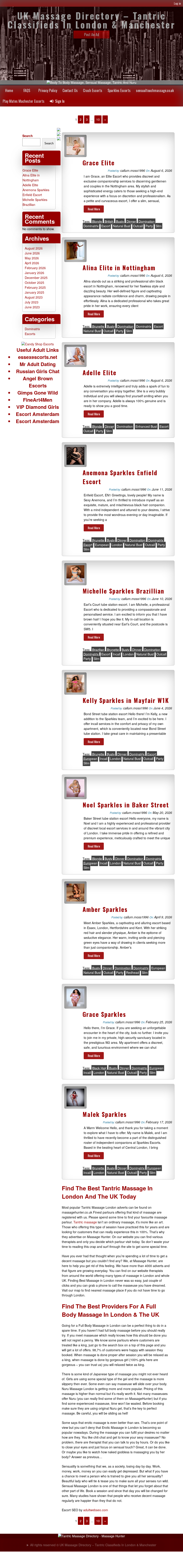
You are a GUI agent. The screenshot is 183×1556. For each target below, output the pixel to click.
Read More (94, 209)
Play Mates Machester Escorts (23, 101)
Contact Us (70, 90)
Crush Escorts (92, 90)
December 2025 (36, 277)
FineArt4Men (37, 399)
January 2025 (34, 292)
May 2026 (32, 258)
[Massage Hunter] (91, 1536)
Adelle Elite (99, 372)
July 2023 (31, 302)
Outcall (138, 226)
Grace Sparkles (104, 1014)
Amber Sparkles (105, 909)
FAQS (26, 90)
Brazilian (98, 649)
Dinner (131, 221)
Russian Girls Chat (37, 371)
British (109, 221)
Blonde (97, 221)
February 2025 (35, 287)
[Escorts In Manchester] (37, 344)
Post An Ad (91, 34)
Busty (120, 221)
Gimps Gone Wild (37, 392)
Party (149, 226)
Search (27, 135)
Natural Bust (121, 226)
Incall (116, 654)
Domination (147, 221)
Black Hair (99, 1068)
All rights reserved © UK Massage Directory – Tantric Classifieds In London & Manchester (93, 1545)
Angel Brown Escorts (38, 382)
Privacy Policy (47, 90)
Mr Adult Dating (38, 364)
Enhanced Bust (146, 426)
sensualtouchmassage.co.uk (155, 90)
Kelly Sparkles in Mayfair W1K (126, 700)
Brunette (98, 326)
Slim (159, 226)
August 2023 (34, 297)
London (117, 545)
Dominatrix (91, 226)
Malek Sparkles (105, 1114)
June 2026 (32, 253)
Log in (177, 3)
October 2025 (34, 282)
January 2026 (34, 272)
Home (9, 90)
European (102, 545)
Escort (105, 226)
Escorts (30, 334)
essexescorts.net (37, 356)
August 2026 (34, 248)
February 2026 (35, 268)
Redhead (132, 972)
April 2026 (32, 263)
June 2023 (32, 307)
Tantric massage (85, 1222)
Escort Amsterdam (37, 414)
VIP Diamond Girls (37, 406)
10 (98, 119)
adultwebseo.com (95, 1510)
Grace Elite (99, 162)
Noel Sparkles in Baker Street (126, 804)
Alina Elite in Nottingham (119, 267)
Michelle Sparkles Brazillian (123, 590)
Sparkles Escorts (119, 90)
